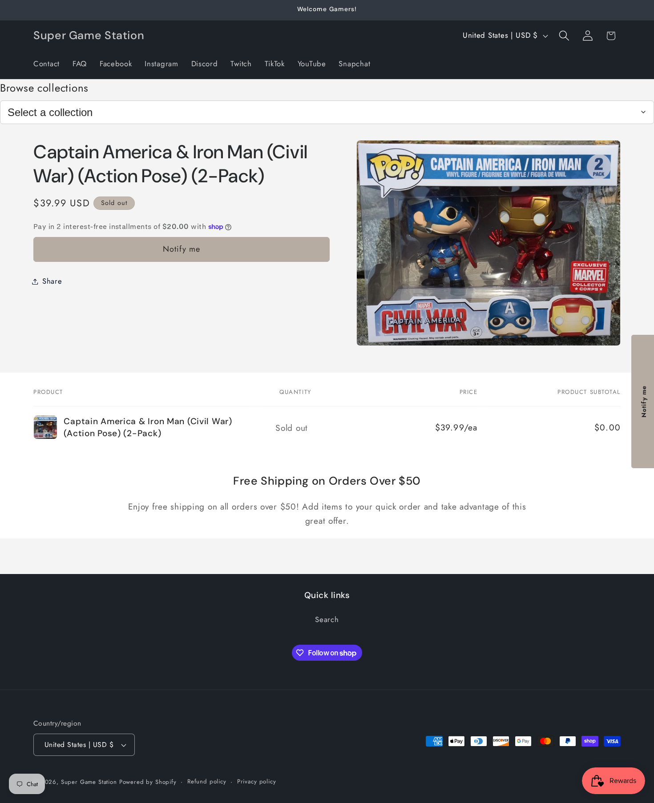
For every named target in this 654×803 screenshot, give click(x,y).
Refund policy (206, 781)
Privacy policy (256, 781)
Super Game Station (89, 782)
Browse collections (44, 88)
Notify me (182, 249)
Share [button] (52, 281)
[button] (564, 36)
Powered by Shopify (148, 782)
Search (327, 619)
